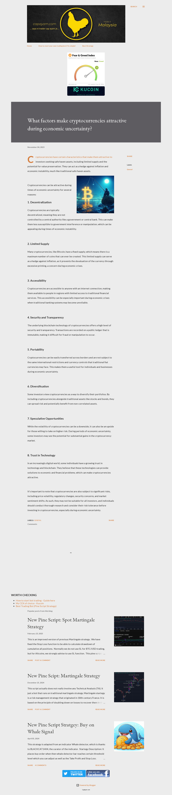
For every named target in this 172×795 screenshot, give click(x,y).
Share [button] (129, 156)
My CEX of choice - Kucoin (30, 603)
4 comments (40, 765)
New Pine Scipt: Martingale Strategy (63, 675)
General (129, 169)
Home (29, 46)
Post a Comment (42, 660)
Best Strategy (87, 46)
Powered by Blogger (87, 785)
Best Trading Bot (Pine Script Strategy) (36, 606)
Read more (100, 660)
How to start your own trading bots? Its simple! (57, 46)
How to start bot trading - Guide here (35, 600)
